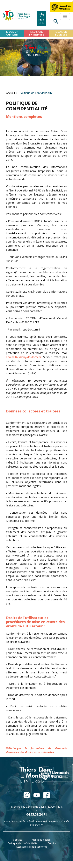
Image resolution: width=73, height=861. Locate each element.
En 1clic (41, 21)
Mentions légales (41, 839)
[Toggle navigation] (65, 16)
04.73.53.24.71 (36, 814)
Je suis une (36, 33)
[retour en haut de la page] (59, 848)
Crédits (52, 843)
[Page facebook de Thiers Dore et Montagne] (27, 797)
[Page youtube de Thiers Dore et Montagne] (36, 797)
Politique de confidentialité (22, 843)
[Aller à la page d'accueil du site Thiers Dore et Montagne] (15, 15)
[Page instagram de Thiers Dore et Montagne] (45, 797)
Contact (17, 839)
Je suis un (12, 33)
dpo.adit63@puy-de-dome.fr (23, 357)
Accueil (10, 93)
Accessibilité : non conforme (31, 846)
